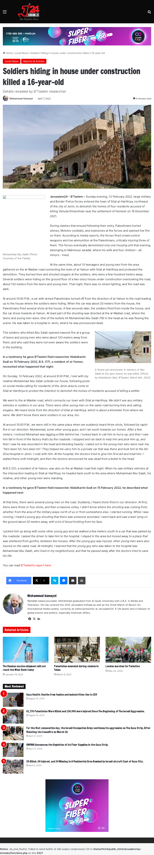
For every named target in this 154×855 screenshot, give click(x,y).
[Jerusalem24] (30, 12)
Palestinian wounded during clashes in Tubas (76, 668)
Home (9, 52)
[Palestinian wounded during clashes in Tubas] (77, 649)
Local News (21, 52)
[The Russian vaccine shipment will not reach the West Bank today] (25, 649)
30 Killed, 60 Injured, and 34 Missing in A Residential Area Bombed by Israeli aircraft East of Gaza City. (84, 761)
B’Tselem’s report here (36, 565)
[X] (34, 619)
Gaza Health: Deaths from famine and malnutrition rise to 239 (61, 694)
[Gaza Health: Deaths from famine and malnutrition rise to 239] (13, 700)
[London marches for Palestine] (128, 649)
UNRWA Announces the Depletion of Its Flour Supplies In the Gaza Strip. (67, 745)
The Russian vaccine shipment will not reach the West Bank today (24, 668)
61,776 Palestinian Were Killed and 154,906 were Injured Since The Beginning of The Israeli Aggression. (85, 711)
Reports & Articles (33, 61)
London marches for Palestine (123, 666)
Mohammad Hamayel (21, 98)
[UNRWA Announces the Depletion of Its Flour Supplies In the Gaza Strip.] (13, 750)
